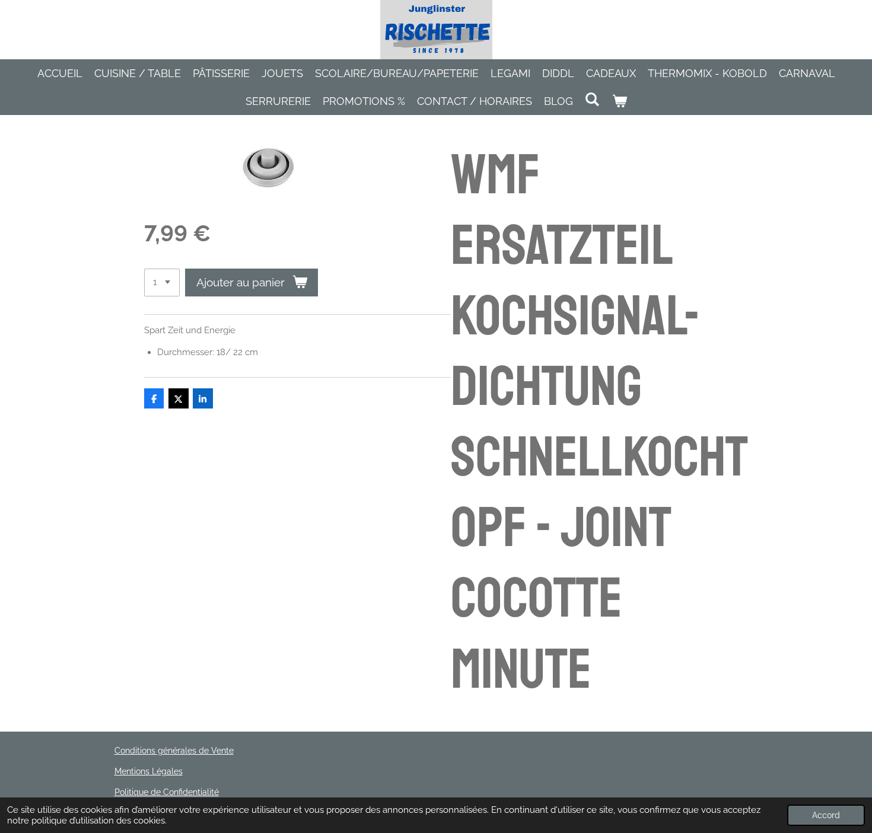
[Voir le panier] (619, 101)
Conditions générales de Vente (174, 750)
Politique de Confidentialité (166, 792)
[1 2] (162, 282)
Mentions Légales (148, 771)
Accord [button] (826, 815)
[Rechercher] (592, 99)
